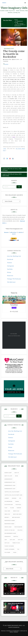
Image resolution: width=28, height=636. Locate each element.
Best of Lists (8, 475)
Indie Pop (7, 514)
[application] (14, 589)
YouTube (10, 269)
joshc (4, 148)
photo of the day (10, 530)
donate (6, 232)
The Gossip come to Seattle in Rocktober (14, 54)
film (6, 507)
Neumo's (7, 517)
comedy (7, 498)
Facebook (10, 259)
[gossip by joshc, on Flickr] (6, 64)
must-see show (17, 514)
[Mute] (20, 593)
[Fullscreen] (22, 593)
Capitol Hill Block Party (12, 491)
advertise (13, 232)
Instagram (10, 266)
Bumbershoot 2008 (10, 485)
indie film (16, 510)
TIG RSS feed (11, 282)
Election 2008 (9, 504)
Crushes (14, 498)
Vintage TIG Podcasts (14, 279)
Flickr (9, 272)
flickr (12, 507)
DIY (20, 498)
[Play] (5, 593)
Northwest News (9, 523)
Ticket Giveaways (9, 549)
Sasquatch (8, 536)
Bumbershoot (9, 479)
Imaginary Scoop (9, 48)
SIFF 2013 (7, 542)
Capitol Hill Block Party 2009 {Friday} (12, 169)
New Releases (16, 517)
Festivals (18, 504)
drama (17, 501)
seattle (15, 536)
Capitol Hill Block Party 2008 (13, 495)
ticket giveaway (9, 546)
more (14, 234)
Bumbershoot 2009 (10, 488)
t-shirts (20, 232)
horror (19, 507)
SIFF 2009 (12, 539)
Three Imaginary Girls (14, 7)
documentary (8, 501)
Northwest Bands (10, 520)
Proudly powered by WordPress (10, 630)
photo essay (8, 526)
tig (18, 549)
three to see (16, 542)
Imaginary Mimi (7, 59)
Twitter (9, 262)
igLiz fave (7, 510)
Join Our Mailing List (14, 256)
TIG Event (7, 552)
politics (20, 530)
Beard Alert (8, 472)
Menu (4, 2)
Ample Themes (14, 632)
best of (17, 472)
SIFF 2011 (20, 539)
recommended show (10, 533)
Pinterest (10, 275)
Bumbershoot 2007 (10, 482)
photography (18, 526)
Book (16, 475)
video (14, 552)
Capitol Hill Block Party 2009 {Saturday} (12, 174)
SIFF (6, 539)
